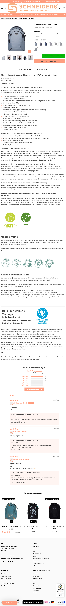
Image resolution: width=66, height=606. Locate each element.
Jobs (34, 581)
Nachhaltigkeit (37, 588)
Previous (2, 38)
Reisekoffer (4, 586)
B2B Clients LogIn (37, 578)
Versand (48, 34)
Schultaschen (5, 574)
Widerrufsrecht (37, 554)
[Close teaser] (18, 600)
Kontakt (35, 556)
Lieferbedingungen (42, 69)
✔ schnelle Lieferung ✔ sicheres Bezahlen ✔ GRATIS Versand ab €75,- (33, 2)
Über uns (35, 574)
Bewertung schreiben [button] (34, 389)
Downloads (36, 586)
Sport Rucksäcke (6, 578)
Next (30, 38)
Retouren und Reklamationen (41, 558)
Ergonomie (36, 590)
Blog (34, 583)
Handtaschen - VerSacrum (8, 583)
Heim (2, 18)
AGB (34, 551)
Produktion (36, 593)
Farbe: (40, 40)
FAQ (34, 566)
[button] (25, 376)
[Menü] (63, 585)
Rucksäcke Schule (6, 576)
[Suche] (5, 8)
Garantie (35, 561)
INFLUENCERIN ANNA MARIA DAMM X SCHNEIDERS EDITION (35, 15)
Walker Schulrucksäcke (11, 18)
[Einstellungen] (60, 8)
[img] (14, 400)
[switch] (60, 595)
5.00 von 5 (38, 371)
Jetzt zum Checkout (49, 61)
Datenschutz (36, 549)
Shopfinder (36, 576)
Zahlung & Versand (38, 563)
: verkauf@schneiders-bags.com (14, 558)
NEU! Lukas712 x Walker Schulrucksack (11, 526)
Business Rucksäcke (7, 581)
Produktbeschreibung (25, 69)
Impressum (36, 546)
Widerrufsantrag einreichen (33, 602)
